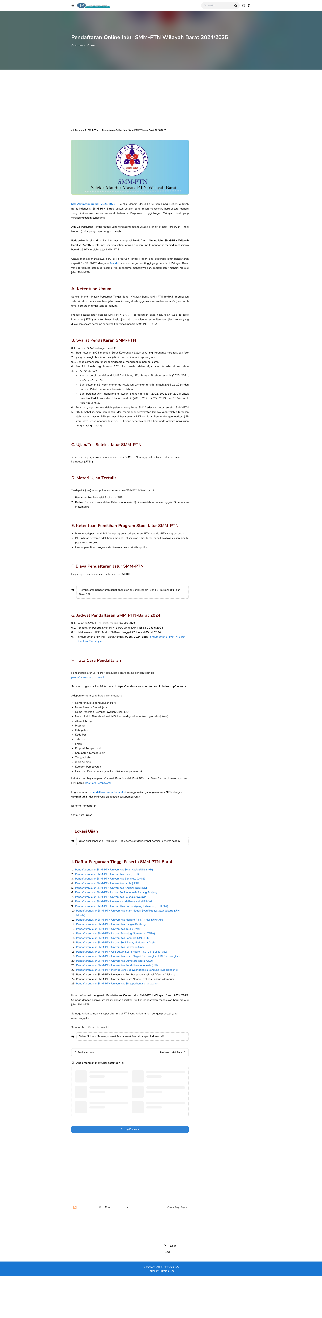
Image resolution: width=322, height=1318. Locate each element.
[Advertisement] (161, 98)
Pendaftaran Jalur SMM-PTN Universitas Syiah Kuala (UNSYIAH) (114, 869)
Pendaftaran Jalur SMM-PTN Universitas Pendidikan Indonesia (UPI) (117, 965)
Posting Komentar (130, 1129)
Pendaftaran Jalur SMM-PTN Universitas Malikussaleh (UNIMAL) (114, 901)
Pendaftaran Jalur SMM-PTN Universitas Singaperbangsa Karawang (116, 983)
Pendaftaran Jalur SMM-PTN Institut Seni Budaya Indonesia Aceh (115, 942)
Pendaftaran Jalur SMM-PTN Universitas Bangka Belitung (111, 924)
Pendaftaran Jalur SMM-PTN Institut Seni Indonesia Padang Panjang (116, 892)
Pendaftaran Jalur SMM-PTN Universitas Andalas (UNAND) (111, 888)
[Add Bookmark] (91, 45)
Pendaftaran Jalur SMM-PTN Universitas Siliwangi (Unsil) (110, 947)
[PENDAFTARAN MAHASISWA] (93, 5)
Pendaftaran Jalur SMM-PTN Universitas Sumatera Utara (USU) (114, 961)
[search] (235, 5)
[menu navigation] (72, 5)
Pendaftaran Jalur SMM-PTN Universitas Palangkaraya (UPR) (111, 897)
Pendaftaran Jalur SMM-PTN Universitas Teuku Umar (108, 929)
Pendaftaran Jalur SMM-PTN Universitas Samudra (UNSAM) (112, 938)
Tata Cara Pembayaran (98, 783)
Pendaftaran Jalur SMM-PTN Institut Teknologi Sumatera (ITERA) (115, 933)
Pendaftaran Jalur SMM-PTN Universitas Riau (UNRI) (107, 874)
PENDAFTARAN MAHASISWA (162, 1266)
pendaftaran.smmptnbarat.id (88, 677)
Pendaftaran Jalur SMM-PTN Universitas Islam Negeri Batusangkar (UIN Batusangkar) (128, 956)
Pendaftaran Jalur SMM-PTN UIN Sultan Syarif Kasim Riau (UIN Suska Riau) (121, 952)
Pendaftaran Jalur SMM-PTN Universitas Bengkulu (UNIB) (110, 879)
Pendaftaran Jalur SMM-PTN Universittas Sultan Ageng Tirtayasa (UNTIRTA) (121, 906)
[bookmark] (249, 5)
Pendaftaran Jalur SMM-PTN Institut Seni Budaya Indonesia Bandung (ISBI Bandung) (127, 970)
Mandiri (114, 263)
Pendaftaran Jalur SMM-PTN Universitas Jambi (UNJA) (108, 883)
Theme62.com (166, 1270)
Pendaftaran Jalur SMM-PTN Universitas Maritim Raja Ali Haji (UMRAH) (119, 920)
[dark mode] (243, 5)
